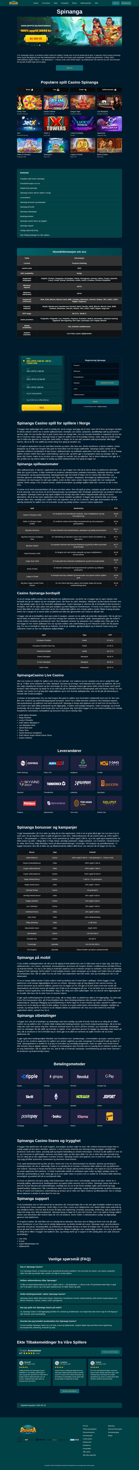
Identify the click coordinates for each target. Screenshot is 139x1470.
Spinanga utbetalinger (28, 212)
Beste (28, 89)
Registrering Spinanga (28, 188)
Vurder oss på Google (110, 1352)
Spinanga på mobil (27, 207)
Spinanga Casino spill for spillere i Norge (35, 193)
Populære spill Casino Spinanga (32, 179)
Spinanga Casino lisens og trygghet (33, 221)
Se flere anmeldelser (69, 1391)
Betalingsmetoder (26, 216)
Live (54, 89)
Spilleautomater (108, 89)
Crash (81, 89)
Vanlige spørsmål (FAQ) (29, 230)
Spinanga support (26, 226)
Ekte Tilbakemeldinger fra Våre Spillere (35, 235)
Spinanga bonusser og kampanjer (33, 202)
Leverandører (25, 198)
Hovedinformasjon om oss (30, 183)
